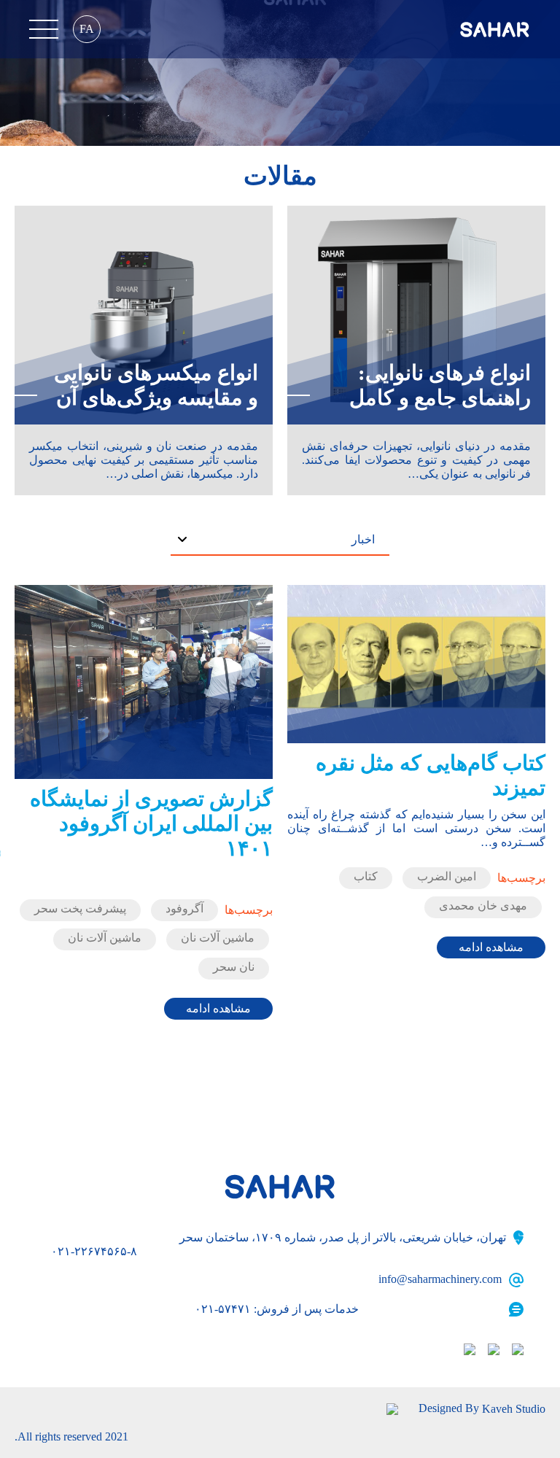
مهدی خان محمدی (483, 905)
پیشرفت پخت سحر (80, 908)
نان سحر (233, 967)
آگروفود (184, 908)
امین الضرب (446, 876)
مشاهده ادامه (491, 947)
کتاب (366, 876)
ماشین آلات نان (217, 937)
